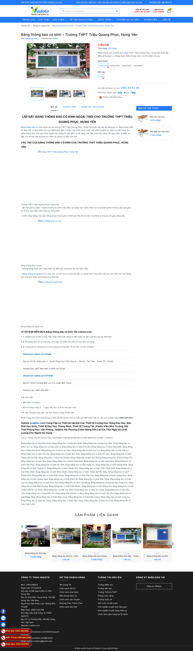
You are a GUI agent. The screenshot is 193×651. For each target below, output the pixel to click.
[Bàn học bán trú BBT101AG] (143, 119)
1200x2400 (114, 66)
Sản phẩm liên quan (96, 515)
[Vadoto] (40, 11)
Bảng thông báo (28, 127)
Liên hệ (166, 20)
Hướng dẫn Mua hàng (112, 97)
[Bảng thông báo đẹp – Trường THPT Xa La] (127, 536)
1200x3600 (138, 66)
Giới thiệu (44, 20)
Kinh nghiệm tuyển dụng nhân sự (112, 610)
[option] (58, 61)
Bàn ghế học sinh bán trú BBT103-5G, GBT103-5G (159, 131)
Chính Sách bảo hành (68, 592)
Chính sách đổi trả (67, 588)
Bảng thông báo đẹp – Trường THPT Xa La (131, 556)
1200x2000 (103, 66)
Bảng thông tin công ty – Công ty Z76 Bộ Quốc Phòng (75, 556)
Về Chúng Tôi (65, 585)
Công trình (105, 20)
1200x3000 (126, 66)
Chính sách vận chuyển (69, 599)
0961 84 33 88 (130, 87)
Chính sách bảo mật (68, 607)
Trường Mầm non (105, 585)
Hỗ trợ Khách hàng (81, 20)
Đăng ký (168, 2)
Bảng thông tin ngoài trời (34, 274)
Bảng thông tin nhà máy (35, 553)
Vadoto (66, 553)
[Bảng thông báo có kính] (157, 536)
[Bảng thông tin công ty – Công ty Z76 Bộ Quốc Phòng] (66, 536)
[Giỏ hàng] (169, 12)
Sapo (116, 648)
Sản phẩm (59, 20)
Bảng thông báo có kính (157, 556)
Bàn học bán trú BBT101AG (157, 117)
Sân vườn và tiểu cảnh (108, 603)
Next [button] (173, 544)
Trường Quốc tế (105, 599)
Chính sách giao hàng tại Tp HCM (112, 614)
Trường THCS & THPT (107, 592)
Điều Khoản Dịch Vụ (68, 596)
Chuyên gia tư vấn (128, 20)
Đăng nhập (156, 2)
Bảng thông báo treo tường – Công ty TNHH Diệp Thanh (107, 556)
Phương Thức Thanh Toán (71, 603)
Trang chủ (29, 20)
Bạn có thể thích (148, 108)
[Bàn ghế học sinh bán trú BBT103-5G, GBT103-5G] (143, 133)
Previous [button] (20, 544)
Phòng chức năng (106, 596)
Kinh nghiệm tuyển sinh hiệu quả (112, 607)
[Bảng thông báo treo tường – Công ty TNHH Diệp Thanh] (96, 536)
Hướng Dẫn (151, 20)
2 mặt (101, 77)
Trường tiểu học (105, 588)
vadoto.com (38, 423)
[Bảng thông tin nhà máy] (35, 536)
